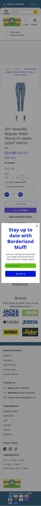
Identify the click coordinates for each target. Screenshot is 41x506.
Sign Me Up (20, 274)
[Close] (37, 226)
